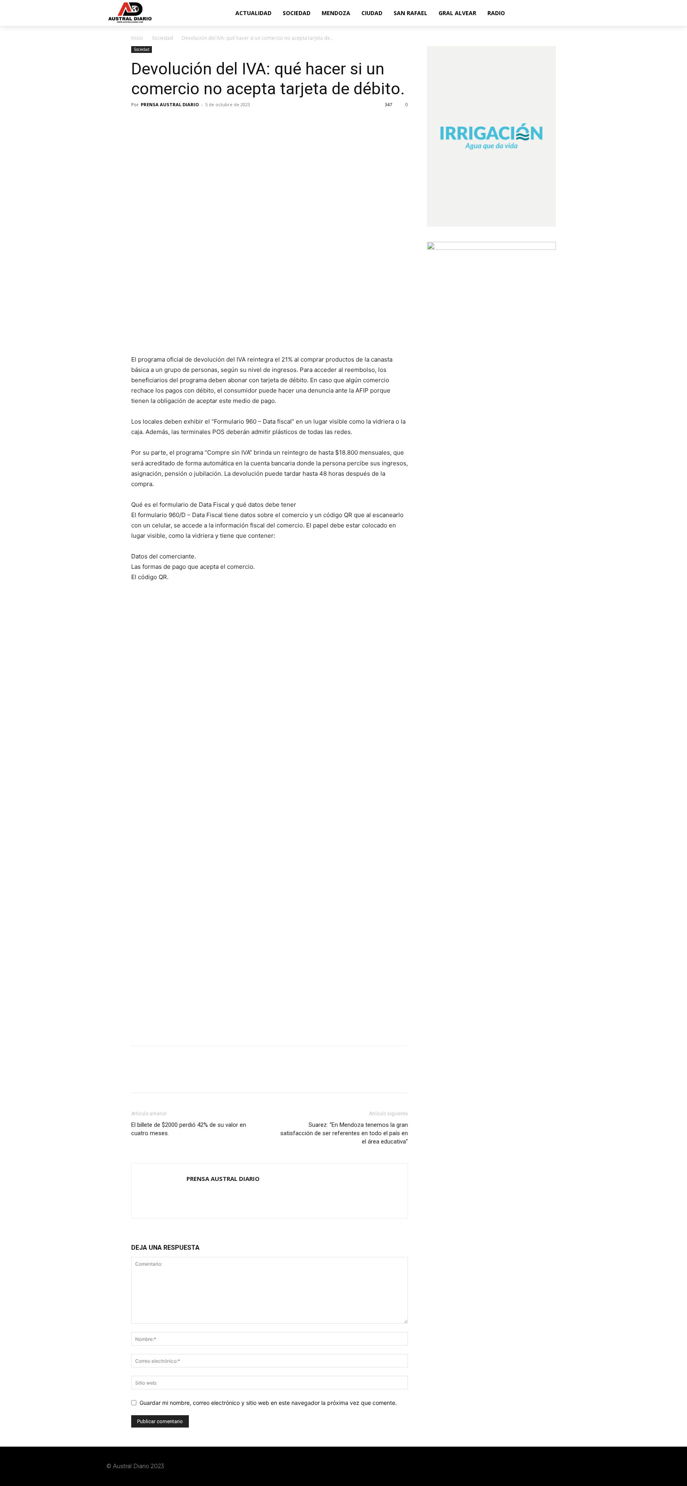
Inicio (137, 38)
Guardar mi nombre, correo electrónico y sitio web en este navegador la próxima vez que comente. (268, 1402)
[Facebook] (139, 122)
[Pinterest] (176, 122)
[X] (157, 122)
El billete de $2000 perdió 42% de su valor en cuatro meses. (188, 1129)
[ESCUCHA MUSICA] (269, 315)
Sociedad (162, 38)
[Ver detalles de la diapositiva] (269, 662)
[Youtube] (574, 1466)
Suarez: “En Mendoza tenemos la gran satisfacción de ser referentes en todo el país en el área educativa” (344, 1133)
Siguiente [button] (398, 609)
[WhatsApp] (194, 122)
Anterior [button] (141, 609)
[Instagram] (544, 1466)
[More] (212, 122)
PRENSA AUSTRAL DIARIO (170, 104)
